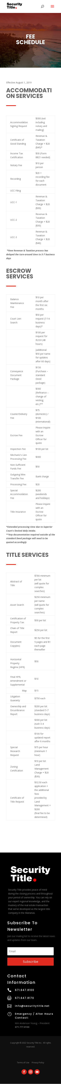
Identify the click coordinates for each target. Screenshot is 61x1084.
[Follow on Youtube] (37, 1071)
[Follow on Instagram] (30, 1071)
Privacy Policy (38, 1062)
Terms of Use (23, 1062)
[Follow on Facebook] (24, 1071)
